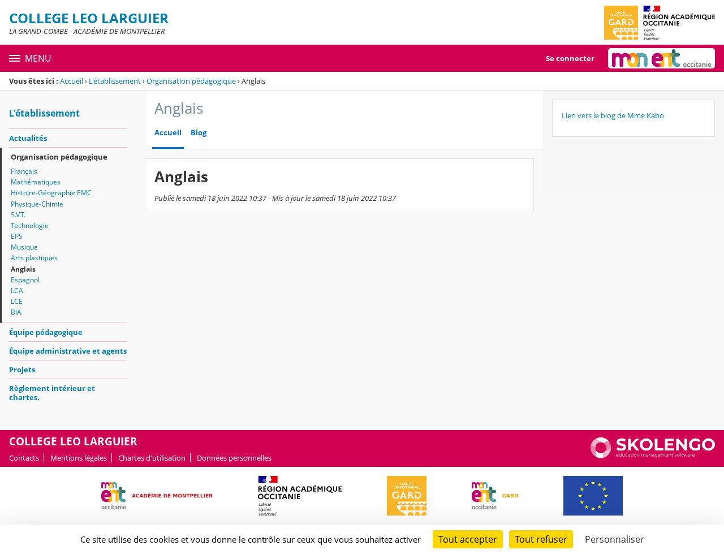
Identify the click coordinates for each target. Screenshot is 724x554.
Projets (22, 369)
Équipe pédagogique (46, 332)
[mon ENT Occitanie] (661, 58)
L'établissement (115, 81)
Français (24, 171)
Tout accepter (467, 539)
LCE (17, 301)
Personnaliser (614, 539)
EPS (17, 236)
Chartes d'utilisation (152, 457)
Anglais (23, 269)
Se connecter (570, 58)
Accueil (71, 81)
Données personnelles (234, 457)
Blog (198, 133)
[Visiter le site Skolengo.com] (653, 455)
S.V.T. (18, 215)
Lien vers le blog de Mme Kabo (613, 115)
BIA (16, 312)
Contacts (24, 457)
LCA (17, 290)
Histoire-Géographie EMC (51, 192)
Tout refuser (541, 539)
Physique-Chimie (37, 204)
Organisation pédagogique (191, 81)
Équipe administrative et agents (68, 351)
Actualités (28, 138)
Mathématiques (36, 182)
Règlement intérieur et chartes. (52, 392)
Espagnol (25, 280)
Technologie (30, 225)
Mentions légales (78, 457)
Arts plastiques (34, 258)
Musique (24, 247)
